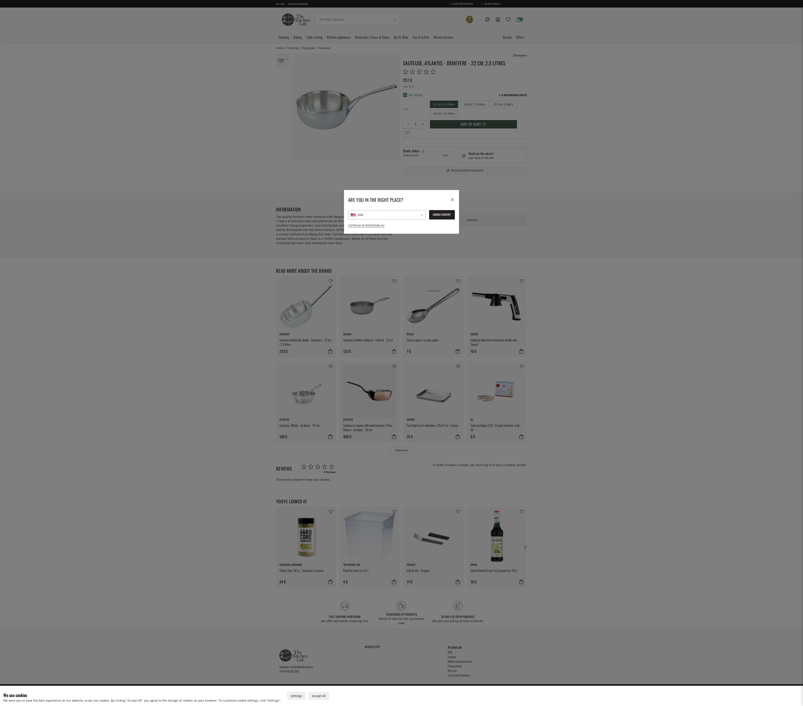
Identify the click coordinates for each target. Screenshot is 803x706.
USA (360, 215)
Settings (296, 696)
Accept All (319, 696)
